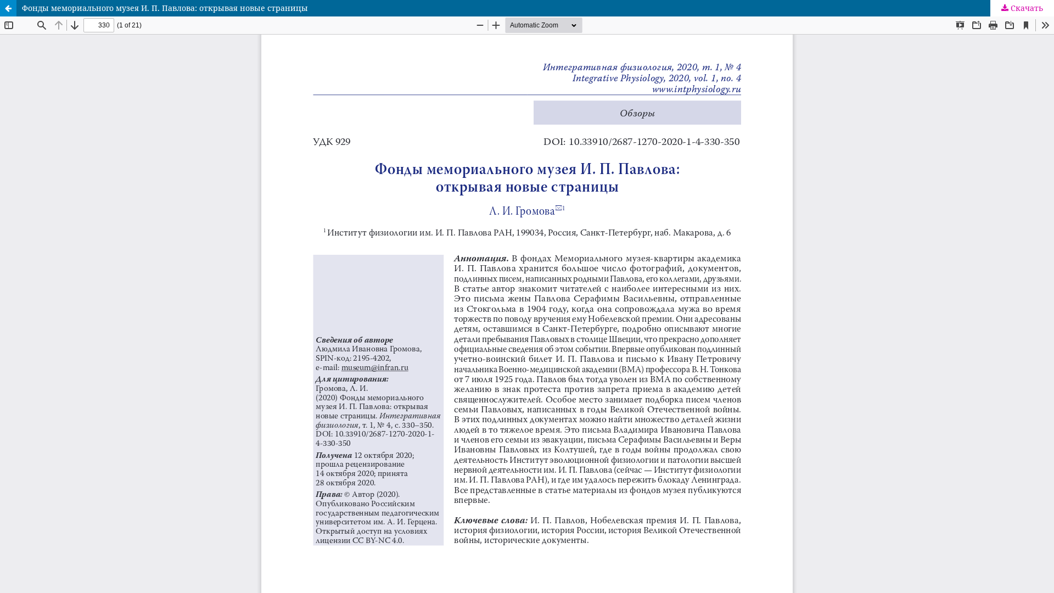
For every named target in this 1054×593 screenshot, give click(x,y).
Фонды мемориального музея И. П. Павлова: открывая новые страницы (165, 8)
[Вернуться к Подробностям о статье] (8, 8)
